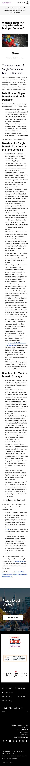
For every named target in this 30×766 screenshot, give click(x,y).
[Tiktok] (16, 741)
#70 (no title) (7, 688)
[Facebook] (3, 741)
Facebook (9, 58)
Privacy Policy (14, 751)
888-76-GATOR (23, 732)
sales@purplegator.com (21, 737)
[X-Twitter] (6, 741)
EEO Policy (12, 753)
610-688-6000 (21, 3)
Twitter (15, 58)
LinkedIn (21, 58)
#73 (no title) (7, 696)
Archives (14, 758)
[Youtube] (19, 741)
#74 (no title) (20, 696)
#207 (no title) (7, 692)
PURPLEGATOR (6, 751)
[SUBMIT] (27, 711)
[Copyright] (26, 741)
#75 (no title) (7, 700)
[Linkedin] (9, 741)
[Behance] (23, 741)
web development (19, 561)
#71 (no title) (20, 688)
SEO (8, 529)
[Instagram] (13, 741)
